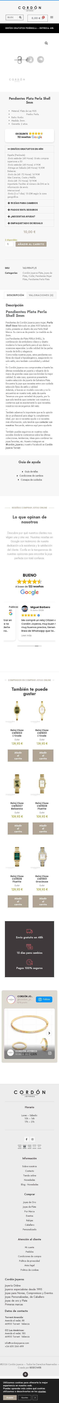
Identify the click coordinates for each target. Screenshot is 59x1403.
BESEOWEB (35, 1367)
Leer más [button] (13, 635)
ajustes (42, 1391)
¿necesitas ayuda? (23, 216)
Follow (46, 999)
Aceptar (9, 1397)
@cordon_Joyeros (14, 444)
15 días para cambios (24, 203)
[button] (51, 17)
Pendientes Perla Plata (39, 279)
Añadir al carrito (31, 244)
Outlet (31, 276)
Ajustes (24, 1397)
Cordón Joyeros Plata (33, 273)
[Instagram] (32, 1139)
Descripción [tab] (15, 295)
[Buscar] (20, 17)
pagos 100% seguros (24, 209)
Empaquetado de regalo (27, 223)
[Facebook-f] (26, 1139)
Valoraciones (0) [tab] (41, 295)
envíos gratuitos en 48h (27, 149)
